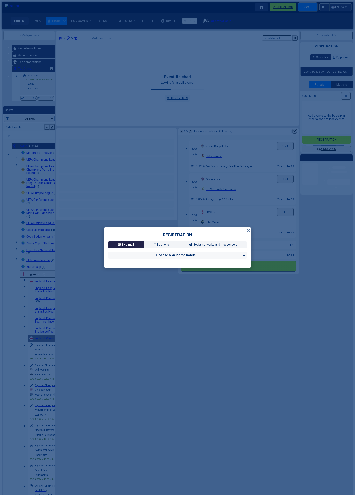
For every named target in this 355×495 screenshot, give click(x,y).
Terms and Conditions (220, 305)
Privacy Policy (122, 309)
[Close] (248, 178)
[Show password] (243, 281)
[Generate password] (234, 281)
